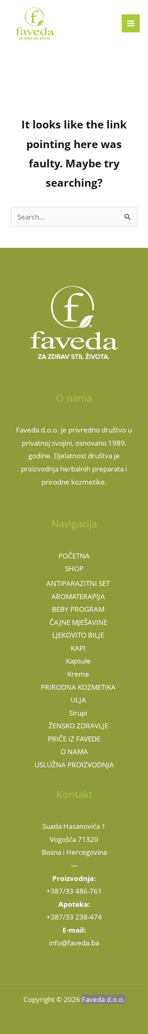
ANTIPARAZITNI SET (78, 583)
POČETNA (74, 555)
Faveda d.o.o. (103, 999)
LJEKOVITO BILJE (78, 635)
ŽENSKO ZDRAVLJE (78, 725)
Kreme (78, 674)
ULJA (78, 700)
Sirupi (78, 713)
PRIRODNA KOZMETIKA (78, 687)
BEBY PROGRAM (78, 609)
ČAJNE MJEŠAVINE (78, 622)
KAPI (78, 648)
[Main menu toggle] (131, 23)
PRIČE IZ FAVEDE (74, 738)
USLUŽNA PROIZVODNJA (74, 764)
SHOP (74, 568)
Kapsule (78, 661)
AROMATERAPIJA (78, 596)
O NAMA (74, 751)
